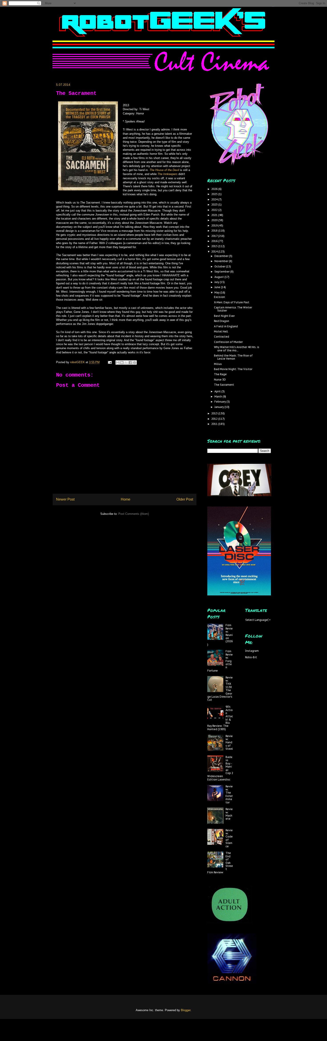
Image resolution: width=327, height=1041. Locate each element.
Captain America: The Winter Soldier (233, 309)
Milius (218, 364)
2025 (214, 194)
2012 (214, 418)
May (217, 292)
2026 (214, 189)
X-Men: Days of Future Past (231, 302)
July (217, 282)
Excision (219, 297)
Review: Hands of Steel (229, 742)
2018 (214, 230)
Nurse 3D (220, 379)
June (217, 287)
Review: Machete (229, 813)
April (217, 391)
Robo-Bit (251, 657)
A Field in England (226, 326)
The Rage (220, 374)
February (220, 401)
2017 (214, 236)
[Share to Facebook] (130, 362)
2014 (214, 251)
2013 (214, 413)
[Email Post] (109, 362)
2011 (214, 424)
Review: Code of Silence (229, 838)
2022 (214, 210)
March (218, 396)
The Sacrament (224, 384)
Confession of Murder (228, 342)
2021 (214, 215)
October (220, 266)
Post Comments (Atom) (133, 513)
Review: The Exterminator (229, 794)
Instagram (252, 650)
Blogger (185, 1010)
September (222, 271)
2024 (214, 199)
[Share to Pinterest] (134, 362)
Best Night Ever (224, 316)
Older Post (184, 499)
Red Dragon (221, 321)
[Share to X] (126, 362)
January (219, 407)
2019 (214, 225)
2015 (214, 246)
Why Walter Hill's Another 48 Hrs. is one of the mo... (236, 348)
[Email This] (117, 362)
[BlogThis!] (122, 362)
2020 (214, 220)
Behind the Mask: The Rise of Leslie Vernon (233, 357)
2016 (214, 241)
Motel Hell (221, 331)
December (221, 256)
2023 (214, 204)
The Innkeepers (167, 174)
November (221, 261)
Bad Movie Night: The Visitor (233, 369)
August (219, 277)
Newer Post (65, 499)
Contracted (221, 336)
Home (125, 499)
